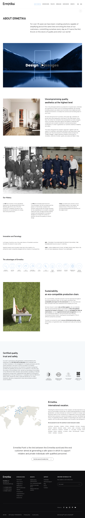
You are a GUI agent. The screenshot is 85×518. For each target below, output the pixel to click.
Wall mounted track (21, 487)
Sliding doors (19, 485)
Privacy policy (27, 514)
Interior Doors (45, 4)
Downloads (58, 4)
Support (46, 477)
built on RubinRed (68, 514)
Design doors (20, 495)
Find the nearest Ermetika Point (40, 459)
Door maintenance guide (35, 483)
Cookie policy (35, 514)
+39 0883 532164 (8, 489)
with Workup (60, 514)
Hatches (18, 489)
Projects (53, 4)
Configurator (66, 4)
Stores (45, 485)
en (78, 4)
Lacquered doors (20, 493)
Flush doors (19, 479)
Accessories (19, 497)
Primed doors (20, 491)
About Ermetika (37, 4)
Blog (45, 483)
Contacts (72, 4)
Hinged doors (20, 483)
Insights (32, 477)
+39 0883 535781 (8, 487)
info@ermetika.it (8, 490)
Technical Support (48, 481)
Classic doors (20, 481)
